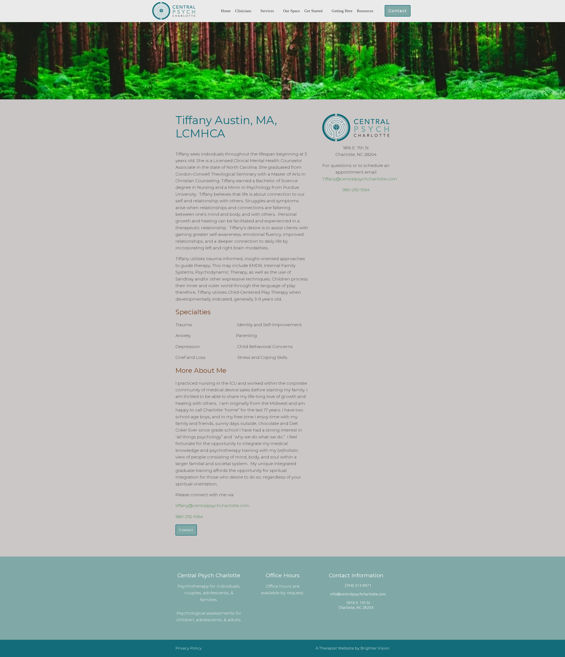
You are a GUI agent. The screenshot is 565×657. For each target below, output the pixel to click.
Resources (365, 11)
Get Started (313, 11)
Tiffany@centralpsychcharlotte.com (359, 179)
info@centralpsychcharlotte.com (358, 594)
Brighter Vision (375, 648)
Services (267, 11)
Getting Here (342, 11)
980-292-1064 (189, 516)
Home (226, 11)
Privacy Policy (188, 648)
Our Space (291, 11)
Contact (397, 10)
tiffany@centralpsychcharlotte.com (212, 505)
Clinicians (243, 11)
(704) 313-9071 (358, 585)
